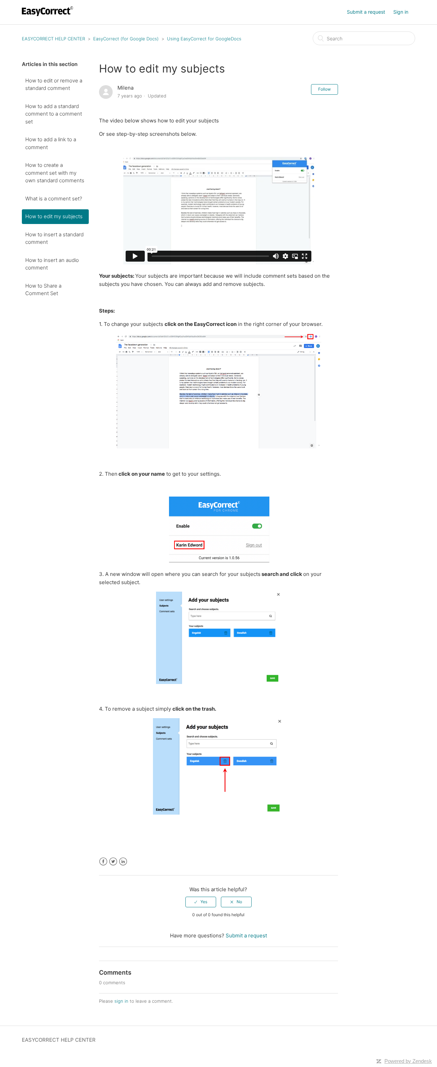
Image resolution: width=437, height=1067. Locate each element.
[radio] (200, 902)
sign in (121, 1001)
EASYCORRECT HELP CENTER (53, 38)
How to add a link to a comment (50, 143)
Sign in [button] (400, 12)
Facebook (103, 861)
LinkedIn (123, 861)
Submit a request (366, 12)
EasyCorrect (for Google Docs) (126, 38)
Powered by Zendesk (408, 1061)
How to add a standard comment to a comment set (53, 114)
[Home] (48, 15)
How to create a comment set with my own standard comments (54, 173)
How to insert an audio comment (52, 264)
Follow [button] (324, 89)
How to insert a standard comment (54, 238)
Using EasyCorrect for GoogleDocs (204, 38)
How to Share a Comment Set (43, 289)
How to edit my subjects (54, 216)
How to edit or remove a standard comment (53, 84)
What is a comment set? (53, 198)
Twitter (113, 861)
